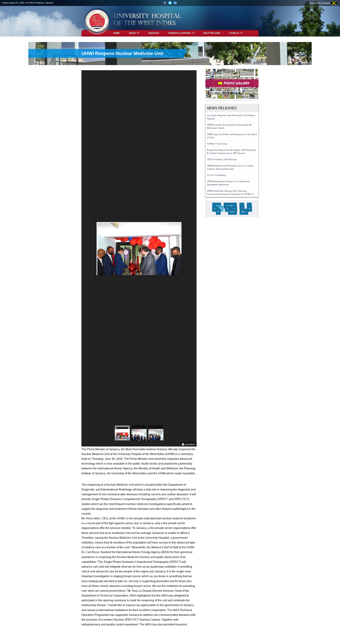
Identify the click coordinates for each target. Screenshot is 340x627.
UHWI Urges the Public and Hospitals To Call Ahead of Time (232, 136)
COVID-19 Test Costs (217, 143)
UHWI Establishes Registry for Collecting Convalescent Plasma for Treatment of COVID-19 (230, 192)
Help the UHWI (211, 33)
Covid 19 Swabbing (216, 175)
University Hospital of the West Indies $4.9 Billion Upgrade (231, 117)
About (133, 33)
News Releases (222, 108)
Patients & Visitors (179, 33)
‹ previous (230, 205)
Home (116, 33)
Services (153, 33)
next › (232, 211)
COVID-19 (234, 33)
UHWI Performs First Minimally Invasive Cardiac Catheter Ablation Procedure (230, 167)
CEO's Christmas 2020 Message (222, 159)
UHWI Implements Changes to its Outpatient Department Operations (228, 183)
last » (243, 211)
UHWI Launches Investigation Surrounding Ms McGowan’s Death (229, 126)
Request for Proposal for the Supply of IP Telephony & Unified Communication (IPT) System (231, 151)
